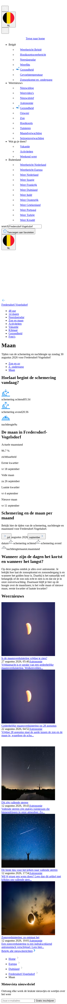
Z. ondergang (16, 366)
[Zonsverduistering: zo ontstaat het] (28, 934)
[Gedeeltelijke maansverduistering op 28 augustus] (28, 722)
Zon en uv (14, 363)
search (5, 226)
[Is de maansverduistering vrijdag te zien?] (28, 655)
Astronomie (35, 661)
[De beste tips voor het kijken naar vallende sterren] (28, 866)
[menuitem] (37, 62)
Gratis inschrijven (45, 1000)
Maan (12, 369)
